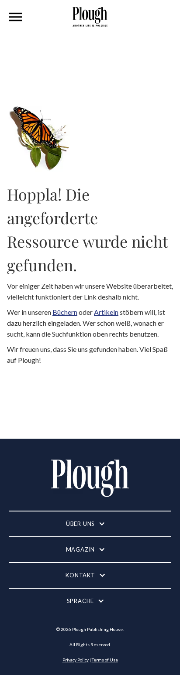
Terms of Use (105, 659)
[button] (15, 17)
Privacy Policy (75, 659)
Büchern (64, 312)
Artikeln (106, 312)
